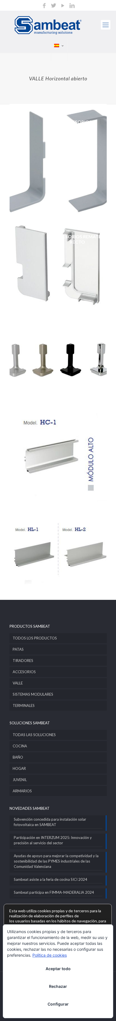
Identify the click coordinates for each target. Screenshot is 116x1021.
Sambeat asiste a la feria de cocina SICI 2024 (50, 879)
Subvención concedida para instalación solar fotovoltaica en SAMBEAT (50, 822)
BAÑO (18, 757)
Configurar (58, 1004)
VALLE (18, 683)
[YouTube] (63, 5)
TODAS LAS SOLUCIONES (34, 734)
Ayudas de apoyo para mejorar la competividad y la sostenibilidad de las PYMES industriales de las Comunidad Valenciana (56, 861)
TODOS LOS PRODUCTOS (35, 638)
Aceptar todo (58, 968)
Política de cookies (49, 955)
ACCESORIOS (24, 672)
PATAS (18, 649)
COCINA (20, 746)
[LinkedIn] (72, 5)
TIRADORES (23, 660)
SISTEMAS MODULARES (33, 694)
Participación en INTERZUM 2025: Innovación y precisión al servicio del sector (53, 840)
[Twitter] (53, 5)
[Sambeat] (58, 24)
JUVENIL (20, 779)
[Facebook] (44, 5)
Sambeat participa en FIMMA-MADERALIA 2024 (54, 892)
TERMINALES (24, 705)
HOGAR (19, 768)
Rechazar (58, 986)
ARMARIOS (22, 791)
